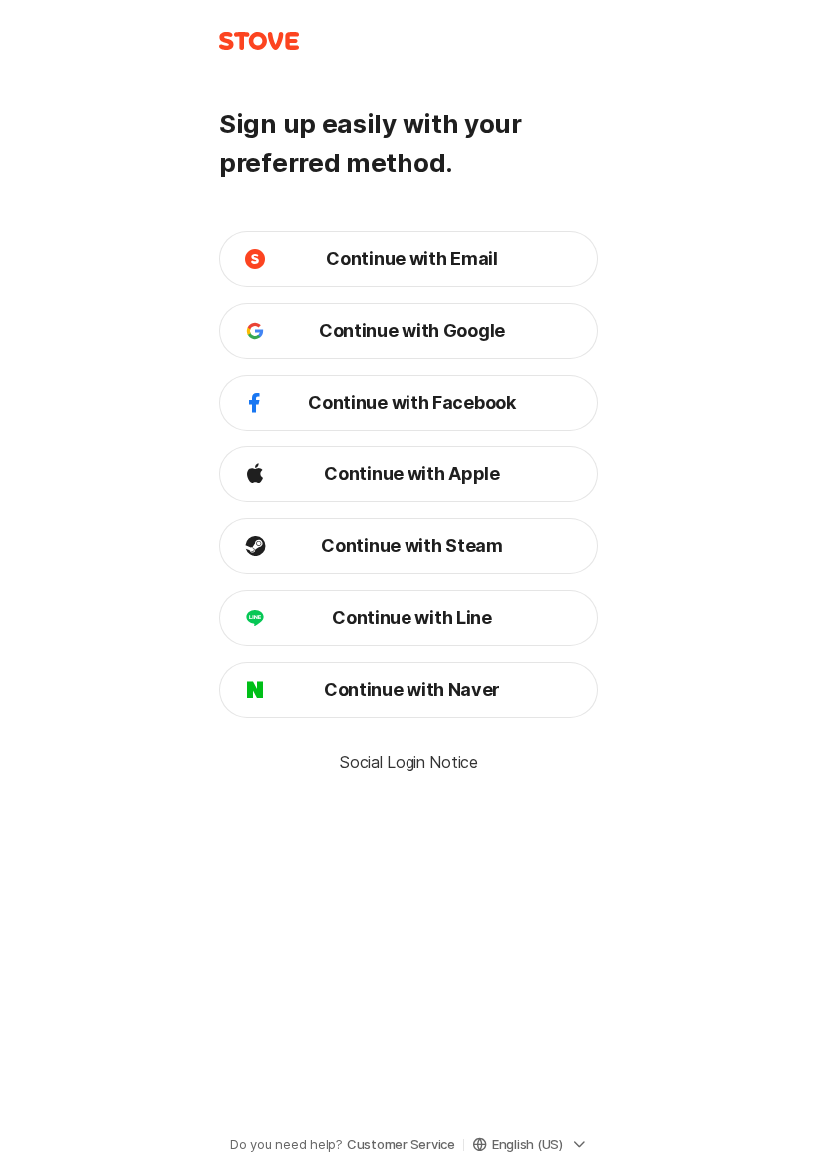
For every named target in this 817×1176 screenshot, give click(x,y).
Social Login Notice (408, 762)
